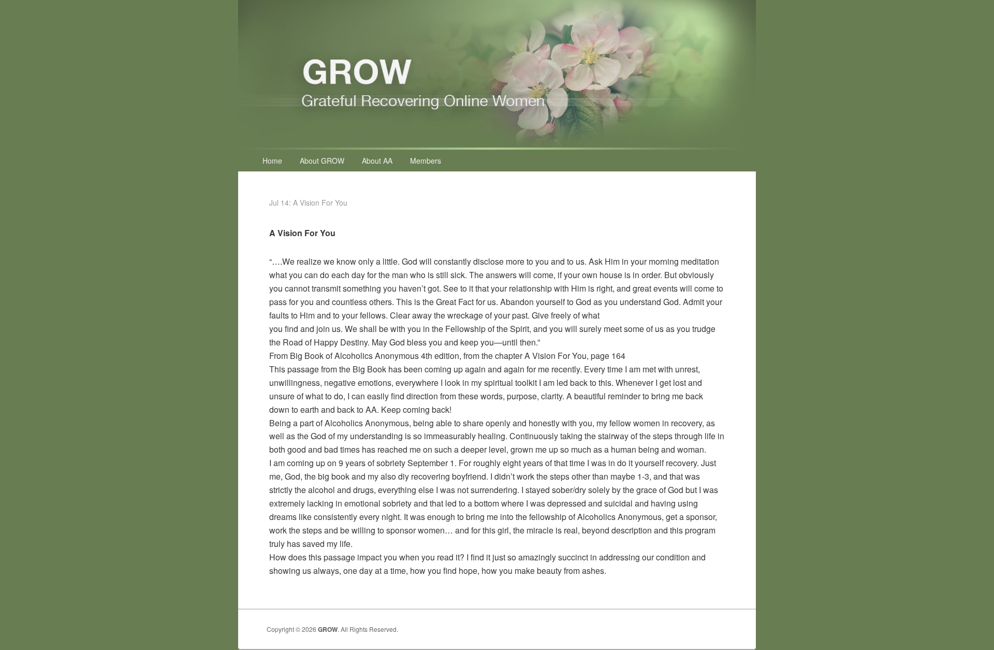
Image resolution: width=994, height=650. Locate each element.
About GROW (322, 160)
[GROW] (497, 146)
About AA (377, 160)
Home (272, 160)
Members (425, 160)
